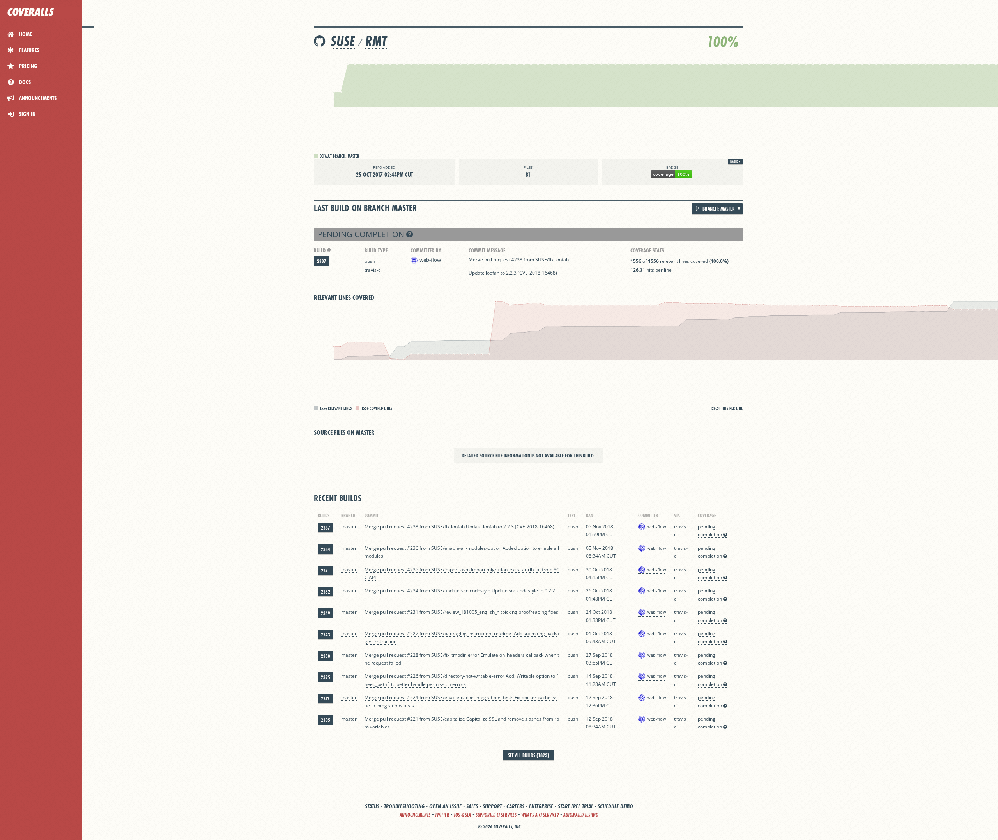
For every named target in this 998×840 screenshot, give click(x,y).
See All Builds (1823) (528, 754)
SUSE (343, 41)
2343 (325, 634)
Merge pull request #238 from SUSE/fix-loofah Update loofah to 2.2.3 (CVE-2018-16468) (459, 527)
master (349, 527)
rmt (376, 41)
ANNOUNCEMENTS (415, 815)
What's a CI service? (540, 815)
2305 (325, 720)
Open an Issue (445, 806)
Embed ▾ (735, 161)
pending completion (362, 234)
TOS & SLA (462, 815)
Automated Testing (580, 815)
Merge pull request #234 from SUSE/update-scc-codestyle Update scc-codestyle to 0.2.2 (460, 591)
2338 (325, 656)
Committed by (426, 250)
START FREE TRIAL (575, 806)
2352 (325, 591)
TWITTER (442, 815)
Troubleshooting (404, 806)
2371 (325, 570)
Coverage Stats (647, 250)
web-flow (430, 259)
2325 (325, 677)
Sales (472, 806)
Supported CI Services (496, 815)
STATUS (372, 806)
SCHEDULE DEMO (615, 806)
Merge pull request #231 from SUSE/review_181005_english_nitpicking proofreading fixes (461, 612)
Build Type (376, 250)
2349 (325, 613)
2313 (325, 698)
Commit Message (487, 250)
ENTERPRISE (541, 806)
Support (492, 806)
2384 (325, 549)
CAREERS (515, 806)
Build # (322, 250)
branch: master (718, 208)
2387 (321, 261)
